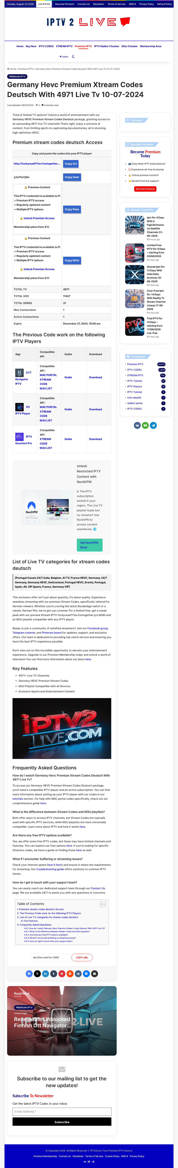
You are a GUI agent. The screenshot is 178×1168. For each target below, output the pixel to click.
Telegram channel (24, 632)
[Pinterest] (61, 973)
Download (95, 377)
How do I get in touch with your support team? (51, 941)
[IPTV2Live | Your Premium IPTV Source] (89, 22)
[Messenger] (86, 973)
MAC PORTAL (48, 375)
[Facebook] (29, 973)
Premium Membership (45, 1156)
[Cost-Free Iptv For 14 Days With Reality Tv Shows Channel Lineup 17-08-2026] (134, 298)
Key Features (31, 920)
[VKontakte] (78, 973)
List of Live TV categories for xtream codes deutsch (49, 917)
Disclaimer (98, 4)
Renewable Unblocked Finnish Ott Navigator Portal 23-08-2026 (42, 1025)
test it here (55, 864)
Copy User (72, 177)
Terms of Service (117, 4)
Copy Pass (72, 209)
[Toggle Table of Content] (101, 904)
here (88, 659)
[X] (37, 973)
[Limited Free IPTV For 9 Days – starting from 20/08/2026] (134, 253)
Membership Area (150, 46)
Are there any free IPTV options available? (49, 935)
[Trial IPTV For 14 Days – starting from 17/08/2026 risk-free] (134, 326)
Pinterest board (52, 632)
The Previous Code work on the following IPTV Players (50, 913)
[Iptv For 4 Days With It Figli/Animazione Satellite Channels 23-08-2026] (134, 225)
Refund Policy (164, 4)
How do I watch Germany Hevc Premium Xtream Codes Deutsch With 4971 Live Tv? (67, 928)
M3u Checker (130, 46)
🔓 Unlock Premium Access (37, 218)
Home (20, 46)
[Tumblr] (53, 973)
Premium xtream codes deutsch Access (41, 909)
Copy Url (71, 163)
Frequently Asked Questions (35, 924)
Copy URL (82, 957)
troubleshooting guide (50, 869)
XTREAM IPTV (64, 46)
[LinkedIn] (45, 973)
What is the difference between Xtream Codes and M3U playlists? (60, 931)
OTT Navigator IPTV (23, 378)
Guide (68, 377)
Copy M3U (72, 260)
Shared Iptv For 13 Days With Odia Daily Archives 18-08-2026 (156, 274)
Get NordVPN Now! (89, 545)
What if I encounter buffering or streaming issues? (53, 938)
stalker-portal (134, 403)
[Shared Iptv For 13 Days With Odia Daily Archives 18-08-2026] (134, 274)
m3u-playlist (134, 397)
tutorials (18, 798)
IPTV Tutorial (134, 380)
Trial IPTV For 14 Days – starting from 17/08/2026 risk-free (155, 325)
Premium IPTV (83, 46)
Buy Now (31, 46)
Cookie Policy (112, 1156)
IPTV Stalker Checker (106, 46)
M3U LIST (46, 388)
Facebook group (97, 628)
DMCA (132, 4)
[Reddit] (70, 973)
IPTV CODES (46, 46)
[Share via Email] (94, 973)
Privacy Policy (146, 4)
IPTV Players (134, 386)
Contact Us (84, 4)
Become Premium (64, 4)
